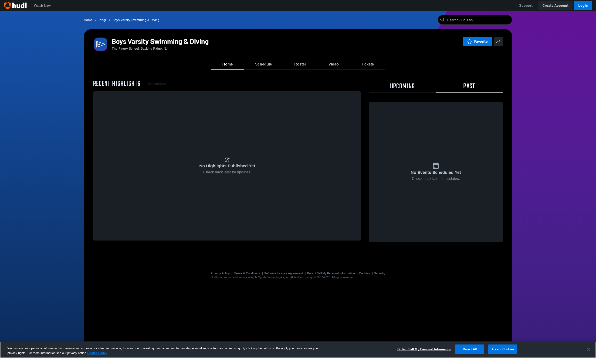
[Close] (588, 349)
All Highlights (156, 83)
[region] (298, 349)
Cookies (364, 273)
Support (526, 5)
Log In (583, 5)
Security (379, 273)
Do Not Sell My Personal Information (331, 273)
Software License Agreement (283, 273)
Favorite (481, 41)
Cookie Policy (97, 353)
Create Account (555, 5)
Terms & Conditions (247, 273)
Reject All (470, 349)
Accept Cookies (502, 349)
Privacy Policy (220, 273)
